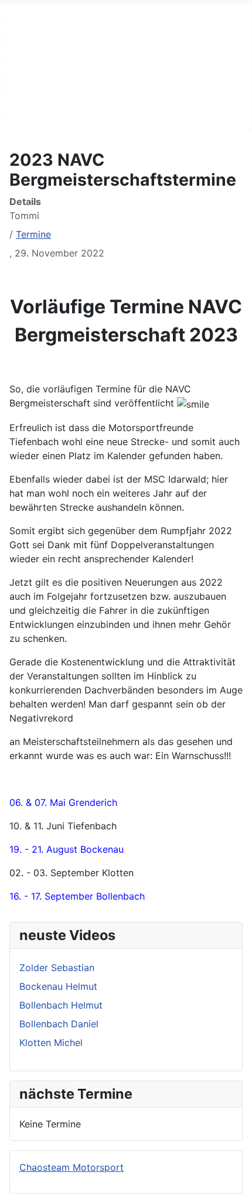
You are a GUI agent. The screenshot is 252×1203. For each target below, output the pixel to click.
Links (11, 103)
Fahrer (14, 28)
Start (11, 9)
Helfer (13, 65)
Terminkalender (34, 84)
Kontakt (17, 122)
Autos (13, 47)
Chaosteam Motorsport (71, 1167)
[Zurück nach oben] (237, 1188)
